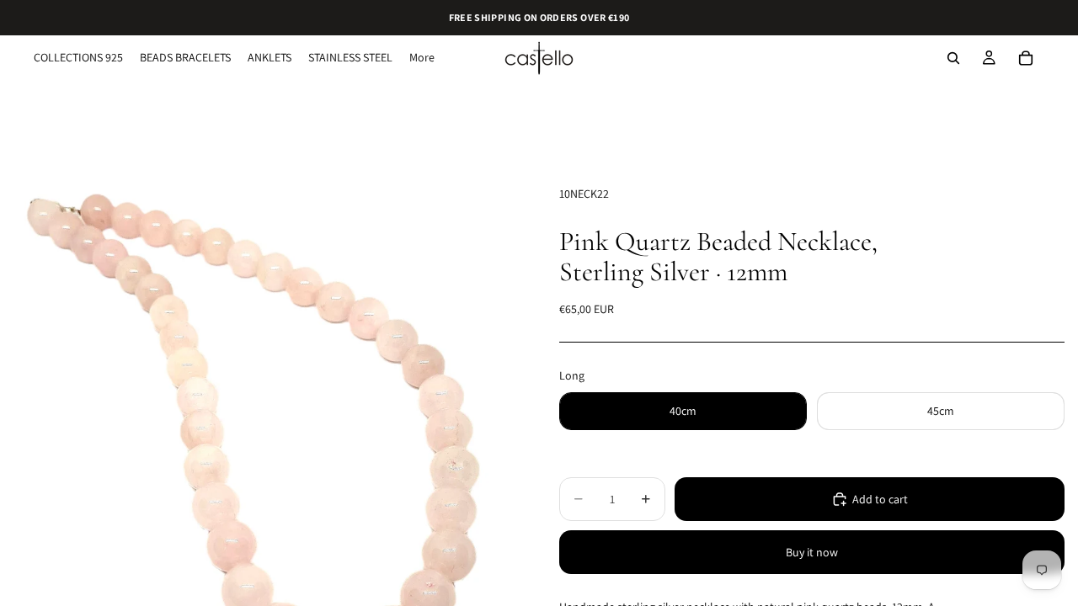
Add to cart (880, 499)
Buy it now (812, 552)
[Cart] (1025, 58)
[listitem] (422, 58)
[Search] (953, 58)
